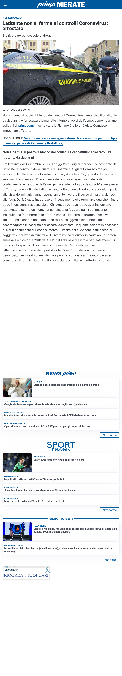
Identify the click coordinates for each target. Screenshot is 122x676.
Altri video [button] (111, 559)
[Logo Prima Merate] (61, 4)
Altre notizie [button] (109, 435)
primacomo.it (28, 125)
